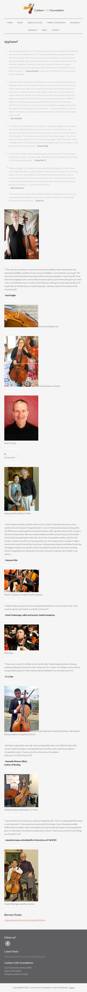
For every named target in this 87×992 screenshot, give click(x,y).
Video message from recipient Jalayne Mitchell (24, 920)
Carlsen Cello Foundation (43, 9)
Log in (71, 987)
